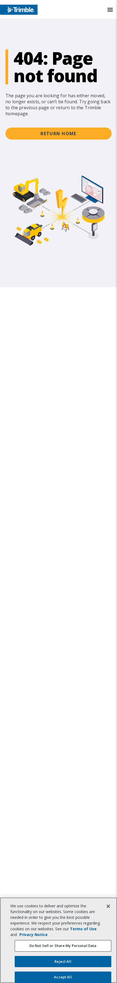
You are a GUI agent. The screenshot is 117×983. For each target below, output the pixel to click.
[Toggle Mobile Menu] (110, 10)
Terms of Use (83, 928)
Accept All (63, 977)
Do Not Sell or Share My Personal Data (63, 945)
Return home (58, 134)
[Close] (108, 906)
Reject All (62, 961)
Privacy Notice (33, 934)
